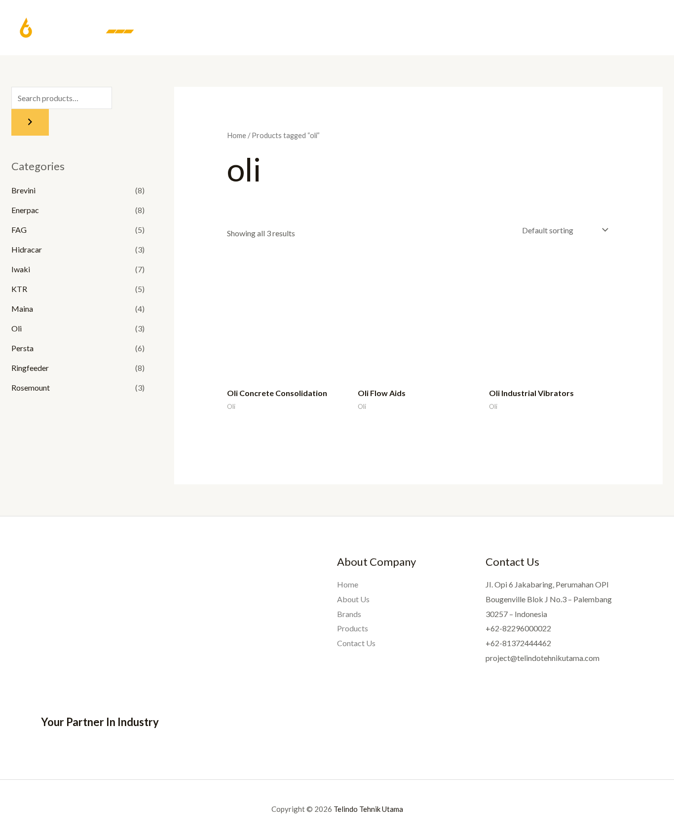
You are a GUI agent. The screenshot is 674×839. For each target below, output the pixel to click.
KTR (19, 288)
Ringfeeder (30, 367)
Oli (16, 328)
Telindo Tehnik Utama (368, 808)
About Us (495, 28)
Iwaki (20, 269)
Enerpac (25, 210)
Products (579, 28)
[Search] (30, 122)
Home (456, 28)
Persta (22, 348)
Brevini (23, 190)
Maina (22, 308)
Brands (536, 28)
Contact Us (629, 28)
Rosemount (30, 387)
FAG (19, 229)
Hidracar (26, 249)
